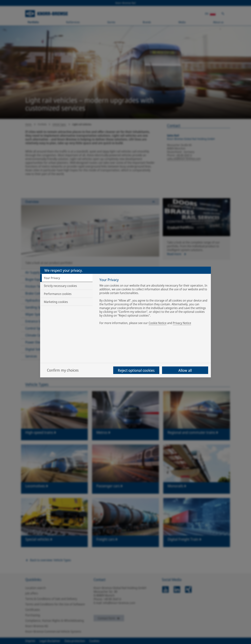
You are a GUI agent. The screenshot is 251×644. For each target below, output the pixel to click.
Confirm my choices (63, 370)
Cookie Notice (157, 323)
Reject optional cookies (136, 370)
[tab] (66, 278)
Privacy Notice (182, 323)
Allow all (185, 370)
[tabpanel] (153, 301)
